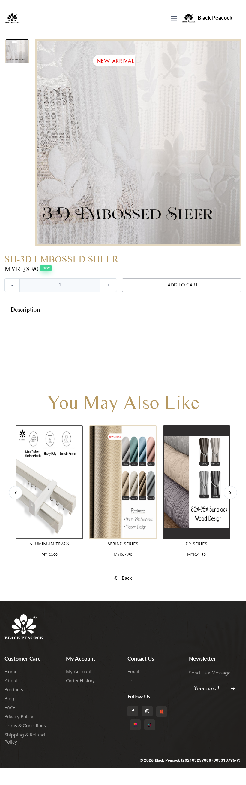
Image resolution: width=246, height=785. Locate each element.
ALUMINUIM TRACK (49, 544)
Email (133, 671)
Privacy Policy (18, 716)
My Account (79, 671)
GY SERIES (196, 544)
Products (13, 689)
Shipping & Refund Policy (24, 738)
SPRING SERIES (123, 544)
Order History (80, 680)
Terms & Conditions (25, 725)
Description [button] (25, 309)
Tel (131, 680)
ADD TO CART (183, 285)
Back (127, 578)
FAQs (10, 707)
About (11, 680)
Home (11, 671)
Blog (9, 698)
